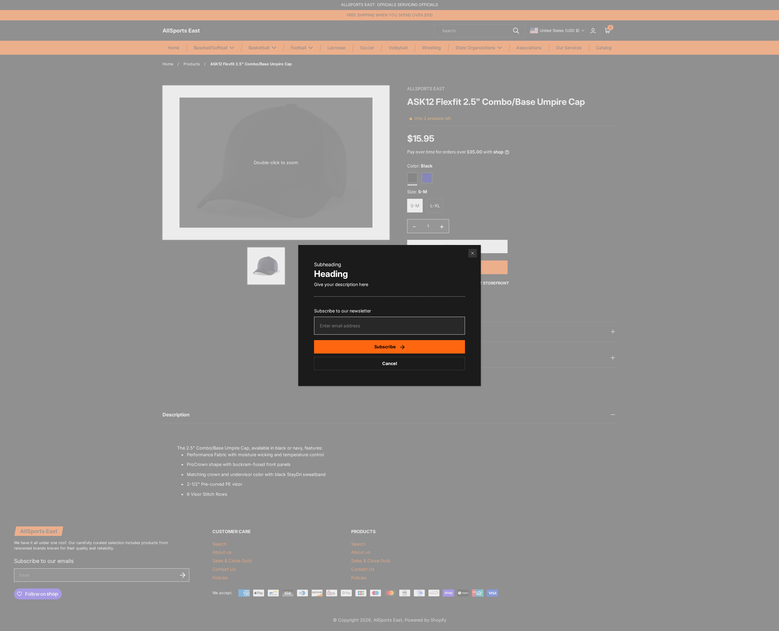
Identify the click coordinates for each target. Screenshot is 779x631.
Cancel (389, 363)
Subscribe (385, 346)
